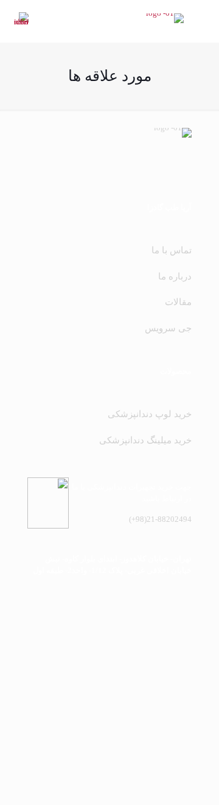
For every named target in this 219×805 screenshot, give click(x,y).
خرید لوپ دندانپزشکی (150, 414)
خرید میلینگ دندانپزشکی (145, 440)
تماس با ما (171, 250)
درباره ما (175, 276)
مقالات (178, 302)
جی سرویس (168, 328)
